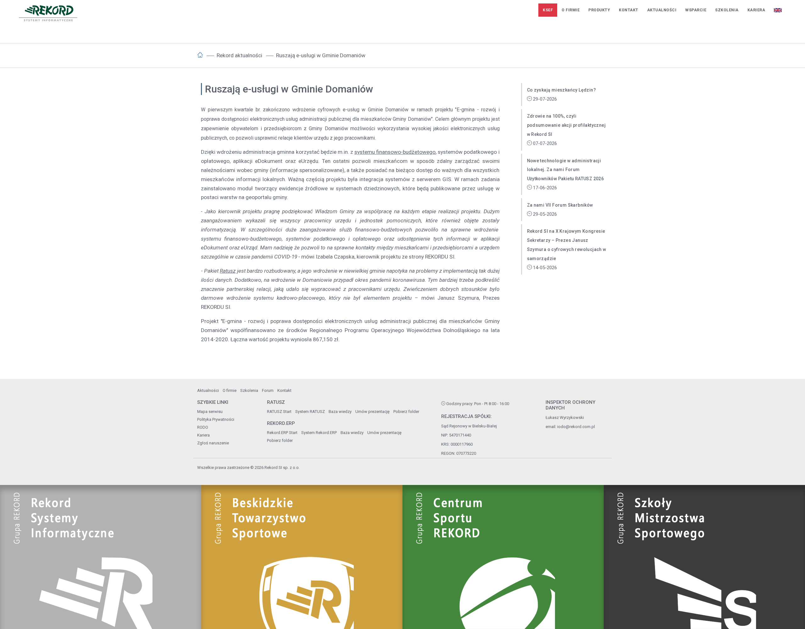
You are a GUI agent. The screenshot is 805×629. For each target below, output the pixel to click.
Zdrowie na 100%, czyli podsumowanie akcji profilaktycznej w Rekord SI (566, 125)
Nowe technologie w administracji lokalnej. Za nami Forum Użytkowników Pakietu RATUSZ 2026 (565, 169)
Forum (268, 390)
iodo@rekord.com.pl (576, 426)
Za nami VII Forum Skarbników (560, 205)
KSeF (548, 10)
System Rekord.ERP (319, 432)
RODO (202, 427)
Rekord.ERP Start (282, 432)
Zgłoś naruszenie (213, 443)
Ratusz (228, 271)
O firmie (571, 10)
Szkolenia (727, 10)
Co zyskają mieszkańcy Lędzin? (561, 89)
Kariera (756, 10)
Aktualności (662, 10)
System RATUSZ (310, 411)
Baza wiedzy (340, 411)
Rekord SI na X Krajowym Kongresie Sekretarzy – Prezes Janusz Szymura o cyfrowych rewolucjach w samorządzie (566, 245)
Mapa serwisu (210, 411)
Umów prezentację (372, 411)
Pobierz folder (406, 411)
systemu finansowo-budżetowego (395, 152)
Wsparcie (695, 10)
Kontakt (628, 10)
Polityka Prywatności (215, 419)
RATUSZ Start (279, 411)
